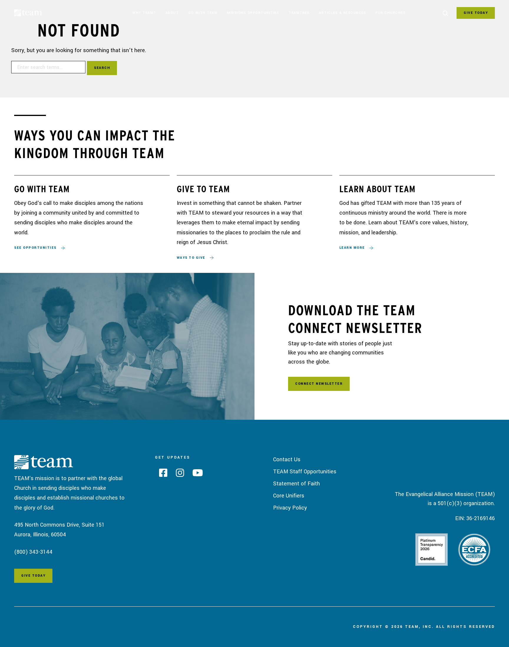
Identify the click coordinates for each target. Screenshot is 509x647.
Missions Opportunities (253, 13)
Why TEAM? (144, 13)
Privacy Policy (290, 508)
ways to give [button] (191, 258)
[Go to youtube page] (195, 474)
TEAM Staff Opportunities (304, 471)
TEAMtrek (299, 13)
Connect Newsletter (319, 383)
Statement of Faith (296, 483)
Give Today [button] (33, 575)
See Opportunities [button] (35, 247)
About (172, 13)
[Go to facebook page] (161, 474)
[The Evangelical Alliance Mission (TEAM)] (36, 14)
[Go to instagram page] (177, 475)
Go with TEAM (203, 13)
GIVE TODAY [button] (476, 13)
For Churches (391, 13)
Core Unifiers (288, 496)
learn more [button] (352, 247)
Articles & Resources (342, 13)
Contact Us (286, 459)
